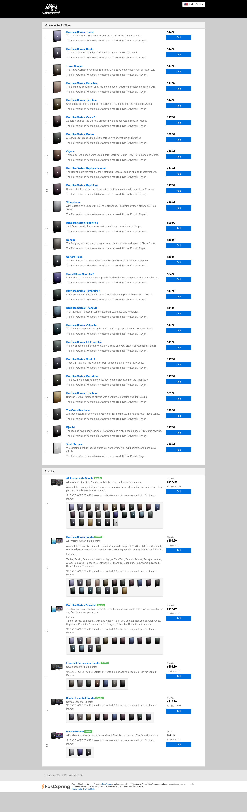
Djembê (70, 427)
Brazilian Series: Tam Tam (81, 100)
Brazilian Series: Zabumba (81, 325)
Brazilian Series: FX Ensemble (84, 342)
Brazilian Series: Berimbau (82, 83)
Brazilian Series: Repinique (82, 185)
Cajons (70, 151)
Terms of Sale (89, 789)
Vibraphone (73, 202)
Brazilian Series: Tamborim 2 (83, 291)
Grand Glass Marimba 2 (80, 274)
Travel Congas (74, 66)
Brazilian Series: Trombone (82, 393)
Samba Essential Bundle (80, 698)
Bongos (70, 240)
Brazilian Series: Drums (80, 134)
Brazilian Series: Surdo (79, 49)
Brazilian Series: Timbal (80, 32)
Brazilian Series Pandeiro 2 (82, 222)
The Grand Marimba (78, 410)
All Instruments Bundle (80, 478)
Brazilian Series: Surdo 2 (80, 359)
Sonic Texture (74, 444)
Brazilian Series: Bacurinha (82, 376)
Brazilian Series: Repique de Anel (86, 168)
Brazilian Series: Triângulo (81, 308)
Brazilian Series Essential (81, 605)
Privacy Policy (77, 789)
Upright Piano (74, 257)
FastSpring (106, 784)
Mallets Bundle (75, 731)
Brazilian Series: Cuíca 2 (80, 117)
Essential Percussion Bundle (83, 663)
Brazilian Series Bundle (80, 537)
